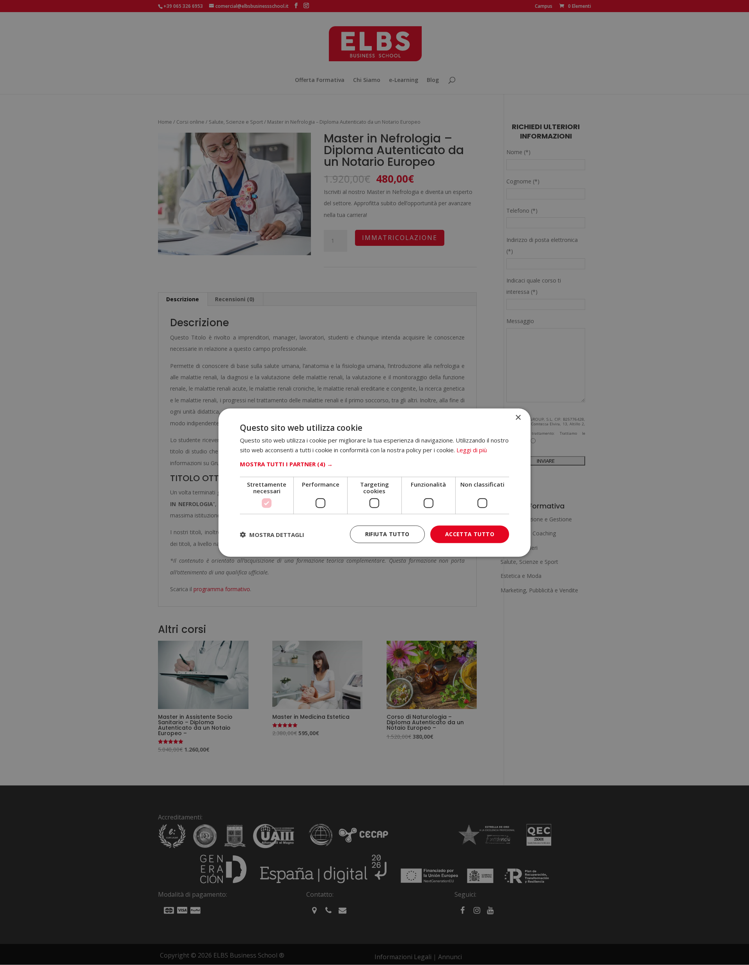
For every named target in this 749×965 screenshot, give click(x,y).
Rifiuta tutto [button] (387, 534)
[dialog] (374, 482)
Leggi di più (471, 449)
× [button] (518, 417)
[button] (374, 463)
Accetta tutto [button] (469, 534)
